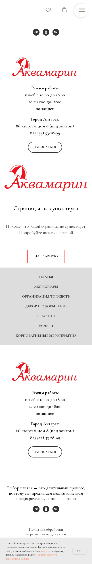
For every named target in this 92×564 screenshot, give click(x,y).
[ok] (46, 32)
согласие (45, 550)
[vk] (55, 32)
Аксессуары (46, 461)
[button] (45, 147)
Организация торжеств (46, 471)
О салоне (46, 491)
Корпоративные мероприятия (46, 510)
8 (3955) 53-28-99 (45, 133)
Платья (46, 452)
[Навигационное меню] (82, 10)
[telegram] (36, 32)
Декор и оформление (46, 481)
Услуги (46, 501)
